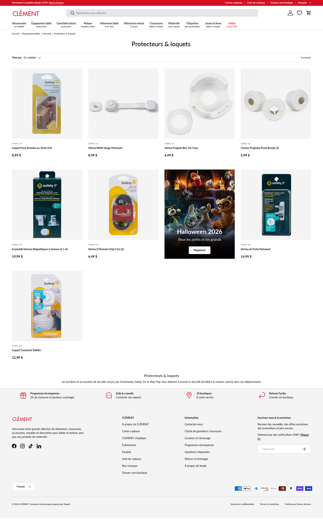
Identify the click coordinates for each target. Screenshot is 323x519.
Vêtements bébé (109, 25)
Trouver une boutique (281, 2)
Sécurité (47, 33)
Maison (88, 25)
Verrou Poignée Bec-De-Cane (181, 147)
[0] (299, 13)
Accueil (15, 33)
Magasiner (200, 250)
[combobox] (162, 13)
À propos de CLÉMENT (135, 424)
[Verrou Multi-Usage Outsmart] (123, 103)
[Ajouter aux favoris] (77, 72)
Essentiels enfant (66, 25)
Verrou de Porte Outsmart (255, 249)
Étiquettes (192, 25)
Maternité (174, 25)
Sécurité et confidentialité (242, 504)
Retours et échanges (196, 458)
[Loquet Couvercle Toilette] (47, 306)
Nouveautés (19, 25)
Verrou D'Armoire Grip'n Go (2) (106, 249)
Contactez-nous (194, 424)
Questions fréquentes (197, 452)
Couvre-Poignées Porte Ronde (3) (260, 147)
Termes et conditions (269, 504)
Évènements (129, 445)
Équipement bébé (41, 25)
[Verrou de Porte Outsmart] (276, 205)
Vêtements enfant (134, 25)
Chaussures (156, 25)
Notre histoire (56, 2)
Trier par (16, 57)
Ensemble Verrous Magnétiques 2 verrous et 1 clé (40, 249)
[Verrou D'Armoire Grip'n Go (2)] (123, 205)
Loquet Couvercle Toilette (26, 350)
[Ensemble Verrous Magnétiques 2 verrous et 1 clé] (47, 205)
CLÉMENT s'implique (134, 438)
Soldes (232, 25)
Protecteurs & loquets (64, 33)
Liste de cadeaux (256, 2)
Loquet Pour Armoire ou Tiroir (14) (32, 147)
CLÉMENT (23, 504)
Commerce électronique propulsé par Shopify (50, 504)
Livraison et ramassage (197, 438)
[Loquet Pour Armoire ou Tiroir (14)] (47, 103)
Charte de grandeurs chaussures (203, 431)
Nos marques (129, 465)
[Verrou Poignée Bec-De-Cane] (199, 103)
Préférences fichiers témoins (298, 504)
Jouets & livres (213, 25)
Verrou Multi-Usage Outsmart (105, 147)
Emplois (126, 452)
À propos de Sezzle (195, 465)
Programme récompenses (199, 445)
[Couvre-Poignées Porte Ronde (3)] (276, 103)
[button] (309, 13)
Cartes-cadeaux (233, 2)
